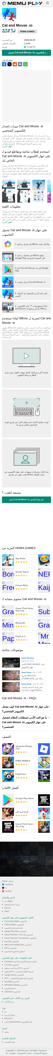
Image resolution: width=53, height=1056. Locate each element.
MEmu (22, 3)
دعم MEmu (8, 901)
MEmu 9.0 (8, 1019)
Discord (7, 908)
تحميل (6, 1032)
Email (6, 911)
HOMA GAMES (27, 31)
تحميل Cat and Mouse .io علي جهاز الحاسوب (29, 52)
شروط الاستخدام (40, 1053)
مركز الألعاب (9, 1002)
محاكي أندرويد (9, 1015)
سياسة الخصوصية (25, 1053)
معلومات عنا (11, 1053)
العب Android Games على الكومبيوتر (18, 1022)
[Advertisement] (26, 96)
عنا (5, 1012)
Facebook (9, 884)
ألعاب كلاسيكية (8, 31)
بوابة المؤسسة (9, 1042)
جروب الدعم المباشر (12, 905)
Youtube (8, 891)
